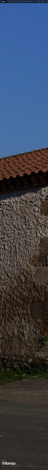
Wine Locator (38, 1)
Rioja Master (25, 1)
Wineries (17, 1)
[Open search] (33, 1)
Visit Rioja (21, 1)
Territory (14, 1)
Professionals (43, 1)
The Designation (9, 1)
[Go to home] (3, 1)
